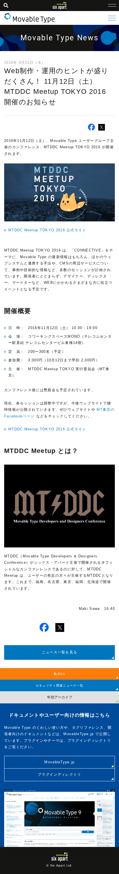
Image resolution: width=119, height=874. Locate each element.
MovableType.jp (59, 762)
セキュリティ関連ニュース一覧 (59, 685)
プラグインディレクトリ (59, 774)
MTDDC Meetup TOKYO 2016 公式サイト (47, 230)
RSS (61, 674)
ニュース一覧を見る (59, 652)
